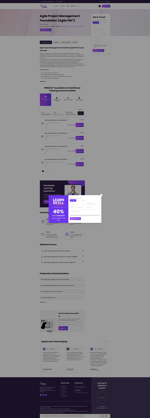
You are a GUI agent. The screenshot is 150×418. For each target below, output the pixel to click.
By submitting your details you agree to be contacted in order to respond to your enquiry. (85, 215)
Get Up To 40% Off (75, 218)
